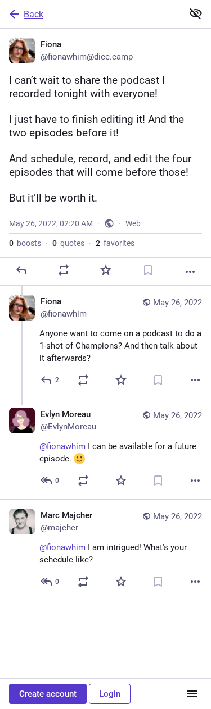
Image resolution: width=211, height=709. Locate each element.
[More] (190, 271)
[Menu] (192, 694)
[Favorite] (106, 270)
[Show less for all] (196, 13)
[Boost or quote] (63, 270)
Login (109, 694)
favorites (115, 243)
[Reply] (21, 270)
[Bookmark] (148, 270)
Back (33, 14)
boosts (25, 243)
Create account (48, 694)
